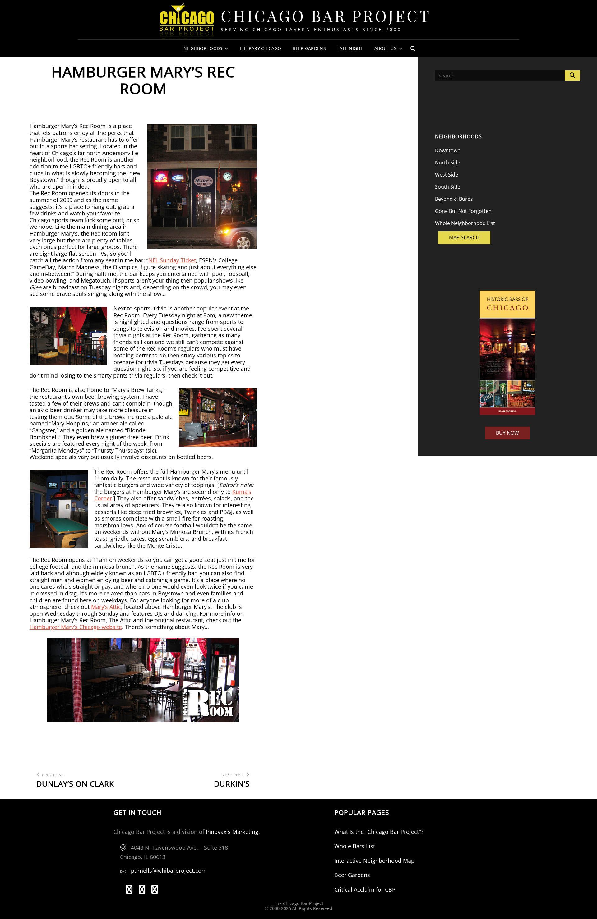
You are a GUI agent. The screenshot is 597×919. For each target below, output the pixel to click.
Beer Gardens (309, 48)
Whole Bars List (354, 846)
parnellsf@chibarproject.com (169, 870)
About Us (385, 48)
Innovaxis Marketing (232, 831)
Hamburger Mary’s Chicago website (76, 627)
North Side (447, 162)
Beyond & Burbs (454, 198)
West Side (446, 174)
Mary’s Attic (106, 606)
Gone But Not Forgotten (463, 211)
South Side (447, 186)
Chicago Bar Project (326, 15)
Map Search (464, 237)
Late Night (350, 48)
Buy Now (507, 433)
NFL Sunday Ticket (172, 260)
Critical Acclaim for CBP (365, 889)
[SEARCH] (413, 48)
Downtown (447, 150)
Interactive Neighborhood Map (374, 860)
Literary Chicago (260, 48)
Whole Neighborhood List (465, 223)
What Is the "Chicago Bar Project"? (378, 831)
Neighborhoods (203, 48)
